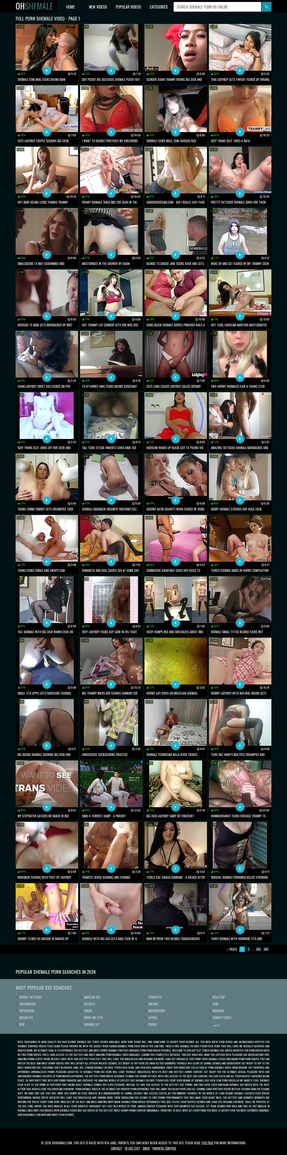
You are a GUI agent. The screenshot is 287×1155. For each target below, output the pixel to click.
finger (87, 1010)
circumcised (27, 1004)
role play (218, 997)
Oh (34, 6)
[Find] (266, 7)
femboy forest (222, 1017)
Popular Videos (128, 7)
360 (266, 949)
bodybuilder (156, 1010)
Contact (116, 1148)
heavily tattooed (30, 997)
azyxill (152, 1017)
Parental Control (164, 1148)
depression (26, 1010)
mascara (218, 1010)
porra (152, 1024)
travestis (154, 997)
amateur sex (91, 997)
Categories (159, 7)
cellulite (89, 1004)
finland (152, 1004)
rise (22, 1024)
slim (215, 1004)
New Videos (98, 7)
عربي (216, 1024)
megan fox (26, 1017)
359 (258, 949)
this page (207, 1143)
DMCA (146, 1148)
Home (70, 7)
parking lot (91, 1024)
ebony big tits (93, 1017)
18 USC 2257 (132, 1148)
